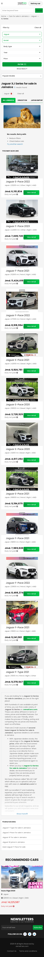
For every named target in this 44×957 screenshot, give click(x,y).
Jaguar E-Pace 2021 (17, 360)
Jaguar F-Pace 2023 (18, 226)
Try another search (15, 144)
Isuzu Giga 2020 (8, 891)
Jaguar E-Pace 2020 (18, 404)
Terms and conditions (28, 951)
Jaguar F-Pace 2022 (18, 315)
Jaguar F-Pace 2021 (17, 270)
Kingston (22, 100)
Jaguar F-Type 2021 (17, 672)
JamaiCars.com (30, 709)
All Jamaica (8, 100)
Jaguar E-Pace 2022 (18, 181)
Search (39, 10)
